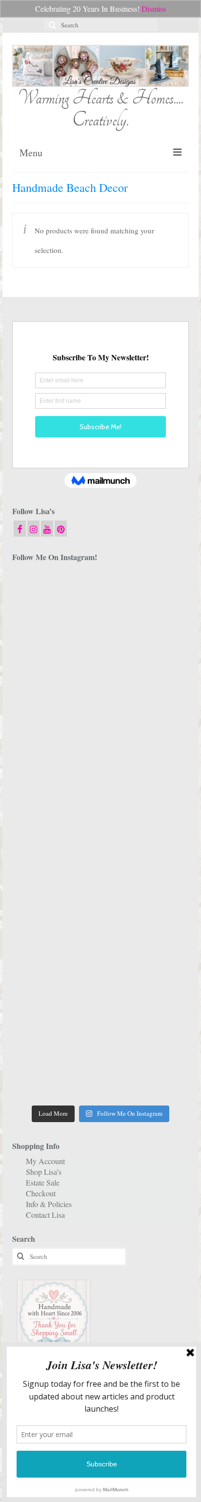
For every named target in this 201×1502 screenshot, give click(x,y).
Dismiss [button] (153, 8)
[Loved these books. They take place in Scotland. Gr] (55, 702)
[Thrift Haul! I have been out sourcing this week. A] (55, 1020)
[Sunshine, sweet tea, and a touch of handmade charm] (55, 808)
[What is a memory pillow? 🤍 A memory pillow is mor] (55, 914)
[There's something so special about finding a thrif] (146, 914)
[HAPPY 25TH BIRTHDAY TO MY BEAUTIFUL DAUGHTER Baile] (146, 596)
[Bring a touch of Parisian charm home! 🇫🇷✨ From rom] (146, 967)
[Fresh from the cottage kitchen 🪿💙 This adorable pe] (146, 1073)
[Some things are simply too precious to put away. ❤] (55, 967)
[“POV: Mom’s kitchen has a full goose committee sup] (55, 1073)
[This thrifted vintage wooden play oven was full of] (146, 1020)
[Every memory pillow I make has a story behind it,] (146, 755)
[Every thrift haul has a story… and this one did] (55, 861)
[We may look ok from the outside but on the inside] (146, 649)
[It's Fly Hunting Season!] (146, 861)
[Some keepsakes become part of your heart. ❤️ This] (146, 702)
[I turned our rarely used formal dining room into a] (146, 808)
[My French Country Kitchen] (55, 755)
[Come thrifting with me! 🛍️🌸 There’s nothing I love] (55, 649)
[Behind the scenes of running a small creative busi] (55, 596)
